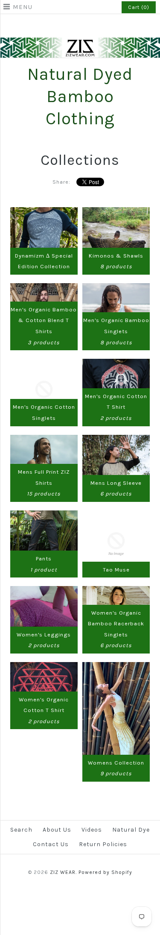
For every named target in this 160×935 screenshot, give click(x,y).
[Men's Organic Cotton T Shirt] (115, 364)
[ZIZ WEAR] (80, 43)
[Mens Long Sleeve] (115, 440)
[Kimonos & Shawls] (115, 212)
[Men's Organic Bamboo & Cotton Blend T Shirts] (43, 288)
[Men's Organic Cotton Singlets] (43, 364)
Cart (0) (138, 7)
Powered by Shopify (105, 872)
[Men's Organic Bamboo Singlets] (115, 288)
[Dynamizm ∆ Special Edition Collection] (43, 212)
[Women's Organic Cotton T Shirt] (43, 667)
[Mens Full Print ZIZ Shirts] (43, 440)
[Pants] (43, 516)
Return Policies (103, 844)
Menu (22, 7)
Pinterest (80, 27)
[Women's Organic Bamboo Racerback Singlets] (115, 591)
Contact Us (51, 844)
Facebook (69, 27)
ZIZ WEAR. (63, 872)
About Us (57, 829)
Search (21, 829)
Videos (91, 829)
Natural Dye (131, 829)
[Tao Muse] (115, 516)
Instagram (91, 27)
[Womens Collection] (115, 667)
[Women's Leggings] (43, 591)
